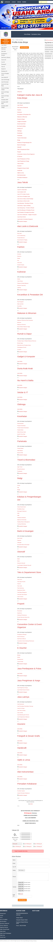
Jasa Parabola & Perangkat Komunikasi (25, 212)
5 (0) (28, 843)
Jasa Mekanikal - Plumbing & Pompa (25, 203)
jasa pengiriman (48, 58)
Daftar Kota (2, 935)
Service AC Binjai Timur (5, 92)
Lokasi (14, 2)
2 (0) (28, 846)
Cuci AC (3, 62)
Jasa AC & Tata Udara (22, 189)
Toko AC (3, 66)
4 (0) (39, 843)
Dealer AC (3, 68)
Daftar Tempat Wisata (4, 929)
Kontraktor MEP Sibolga (4, 106)
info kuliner (47, 51)
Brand (19, 2)
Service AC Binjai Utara (5, 96)
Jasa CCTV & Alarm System (23, 194)
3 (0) (18, 846)
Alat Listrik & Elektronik (4, 48)
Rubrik (24, 2)
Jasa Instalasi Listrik (21, 191)
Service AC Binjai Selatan (5, 89)
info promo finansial (48, 53)
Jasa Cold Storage (5, 79)
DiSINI (31, 803)
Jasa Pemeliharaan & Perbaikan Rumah (25, 210)
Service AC (3, 59)
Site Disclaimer (3, 921)
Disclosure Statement (4, 923)
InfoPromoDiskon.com (5, 940)
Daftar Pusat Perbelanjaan (5, 933)
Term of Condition (3, 919)
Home (13, 39)
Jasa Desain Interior (21, 216)
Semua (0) (15, 843)
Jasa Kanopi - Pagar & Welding (23, 205)
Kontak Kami (2, 937)
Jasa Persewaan (4, 81)
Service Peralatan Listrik (5, 74)
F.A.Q (1, 917)
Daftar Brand (2, 931)
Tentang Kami (3, 913)
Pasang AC (3, 64)
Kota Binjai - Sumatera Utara (32, 34)
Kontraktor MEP (4, 99)
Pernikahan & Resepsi (4, 54)
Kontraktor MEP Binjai (4, 102)
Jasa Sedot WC (4, 77)
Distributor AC (4, 71)
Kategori (7, 2)
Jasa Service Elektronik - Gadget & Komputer (27, 214)
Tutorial (1, 915)
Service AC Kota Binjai (4, 85)
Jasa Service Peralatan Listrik (23, 196)
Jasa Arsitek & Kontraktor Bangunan (25, 219)
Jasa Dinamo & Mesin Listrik (23, 201)
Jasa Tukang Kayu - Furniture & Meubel (25, 207)
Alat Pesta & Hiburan (5, 57)
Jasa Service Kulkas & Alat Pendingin (25, 198)
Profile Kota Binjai (19, 39)
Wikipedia (20, 91)
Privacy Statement (4, 925)
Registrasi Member (4, 927)
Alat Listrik (3, 51)
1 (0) (39, 846)
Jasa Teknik (3, 45)
